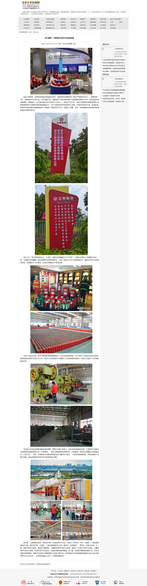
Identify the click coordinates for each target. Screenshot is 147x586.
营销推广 (83, 19)
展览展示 (93, 19)
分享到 (22, 564)
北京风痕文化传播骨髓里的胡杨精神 (114, 90)
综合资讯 (113, 28)
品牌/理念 (63, 19)
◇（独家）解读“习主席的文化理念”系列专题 (33, 12)
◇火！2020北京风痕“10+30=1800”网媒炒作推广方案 (103, 12)
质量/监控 (27, 25)
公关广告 (83, 22)
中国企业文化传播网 (56, 574)
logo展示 (63, 22)
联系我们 (93, 571)
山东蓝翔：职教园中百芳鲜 (111, 96)
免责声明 (80, 571)
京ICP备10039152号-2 (76, 574)
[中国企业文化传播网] (30, 4)
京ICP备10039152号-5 (90, 574)
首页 (30, 32)
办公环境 (93, 28)
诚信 (120, 22)
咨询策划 (83, 25)
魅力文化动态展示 (115, 19)
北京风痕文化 (119, 49)
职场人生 (113, 25)
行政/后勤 (83, 28)
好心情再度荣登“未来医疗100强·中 (113, 93)
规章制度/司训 (50, 28)
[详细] (120, 56)
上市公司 (26, 22)
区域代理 (73, 571)
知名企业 (73, 19)
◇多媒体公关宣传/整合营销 (77, 12)
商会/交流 (103, 19)
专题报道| (37, 28)
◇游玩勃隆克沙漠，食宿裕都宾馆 (58, 12)
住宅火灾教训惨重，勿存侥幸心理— (114, 63)
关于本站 (53, 571)
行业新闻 (26, 19)
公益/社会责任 (50, 19)
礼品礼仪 (73, 22)
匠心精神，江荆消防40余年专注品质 (114, 71)
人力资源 (73, 28)
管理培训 (36, 25)
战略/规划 (93, 22)
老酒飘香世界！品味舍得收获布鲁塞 (114, 68)
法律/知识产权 (50, 25)
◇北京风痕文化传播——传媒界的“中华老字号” (44, 14)
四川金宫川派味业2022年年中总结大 (114, 65)
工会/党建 (93, 25)
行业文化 (26, 28)
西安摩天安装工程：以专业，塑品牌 (114, 98)
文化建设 (36, 19)
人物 (111, 22)
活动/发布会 (49, 22)
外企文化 (103, 28)
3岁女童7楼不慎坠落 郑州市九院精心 (114, 60)
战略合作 (67, 571)
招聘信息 (87, 571)
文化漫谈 (103, 25)
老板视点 (73, 25)
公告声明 (63, 28)
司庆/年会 (103, 22)
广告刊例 (60, 571)
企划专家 (36, 22)
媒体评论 (63, 25)
